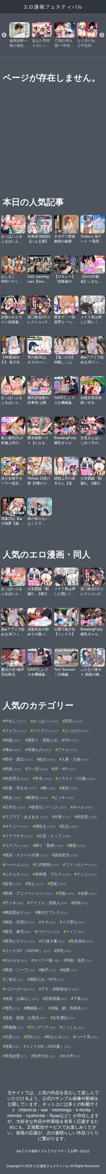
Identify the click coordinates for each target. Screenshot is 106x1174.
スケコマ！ (59, 1151)
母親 (12, 1046)
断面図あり (18, 912)
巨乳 (74, 721)
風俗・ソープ (20, 970)
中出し (16, 721)
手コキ (14, 903)
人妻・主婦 (75, 759)
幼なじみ (58, 1037)
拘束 (13, 769)
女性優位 (63, 1017)
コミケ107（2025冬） (27, 950)
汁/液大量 (52, 941)
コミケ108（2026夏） (48, 1046)
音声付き (44, 1056)
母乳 (12, 1008)
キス (48, 922)
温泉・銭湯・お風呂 (25, 1017)
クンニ (87, 874)
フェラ (16, 730)
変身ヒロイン (20, 941)
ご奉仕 (14, 979)
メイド (75, 931)
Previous (4, 35)
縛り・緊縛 (49, 845)
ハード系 (86, 1037)
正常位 (15, 807)
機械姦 (35, 1008)
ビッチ (64, 797)
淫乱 (33, 1037)
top (19, 1151)
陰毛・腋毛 (18, 931)
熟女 (13, 797)
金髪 (88, 893)
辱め (13, 749)
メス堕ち (73, 922)
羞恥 (77, 845)
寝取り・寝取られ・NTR (52, 740)
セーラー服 (46, 960)
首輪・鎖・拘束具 (69, 1008)
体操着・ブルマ (52, 874)
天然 (12, 1037)
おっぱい (45, 721)
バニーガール (20, 989)
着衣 (69, 788)
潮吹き (45, 826)
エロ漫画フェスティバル (53, 7)
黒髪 (58, 883)
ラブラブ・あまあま (26, 816)
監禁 (13, 883)
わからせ (16, 960)
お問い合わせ (80, 1151)
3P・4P (65, 769)
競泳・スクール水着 (26, 855)
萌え (35, 883)
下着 (80, 998)
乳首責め (82, 941)
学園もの (39, 749)
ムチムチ (17, 874)
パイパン (48, 931)
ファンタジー (81, 864)
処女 (47, 759)
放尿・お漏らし (22, 998)
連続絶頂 (66, 855)
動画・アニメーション (28, 893)
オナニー (17, 826)
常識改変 (16, 1056)
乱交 (69, 826)
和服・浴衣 (79, 960)
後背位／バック (49, 807)
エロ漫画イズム (35, 1151)
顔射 (80, 903)
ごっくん (73, 1027)
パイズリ (45, 730)
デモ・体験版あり (60, 989)
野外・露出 (19, 759)
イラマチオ (19, 836)
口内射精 (47, 864)
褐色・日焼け (20, 922)
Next (102, 35)
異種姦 (14, 1027)
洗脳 (66, 893)
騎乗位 (37, 797)
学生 (43, 778)
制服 (13, 740)
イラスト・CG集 (76, 778)
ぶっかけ (77, 730)
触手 (48, 970)
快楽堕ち (17, 778)
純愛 (69, 970)
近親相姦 (56, 998)
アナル (68, 749)
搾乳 (63, 950)
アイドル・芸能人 (48, 903)
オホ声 (71, 1056)
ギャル (83, 807)
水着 (62, 816)
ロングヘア (43, 1027)
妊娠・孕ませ (20, 788)
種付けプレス (52, 912)
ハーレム (17, 864)
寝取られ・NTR (47, 979)
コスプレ (17, 845)
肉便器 (87, 816)
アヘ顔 (37, 769)
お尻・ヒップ (54, 836)
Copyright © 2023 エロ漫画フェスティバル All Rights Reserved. (53, 1166)
